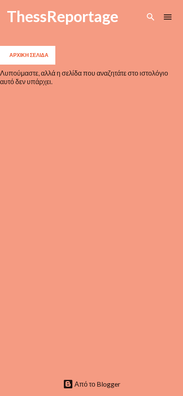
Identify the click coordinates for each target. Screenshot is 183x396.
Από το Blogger (96, 384)
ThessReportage (62, 16)
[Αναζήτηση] (151, 17)
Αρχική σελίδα (29, 55)
